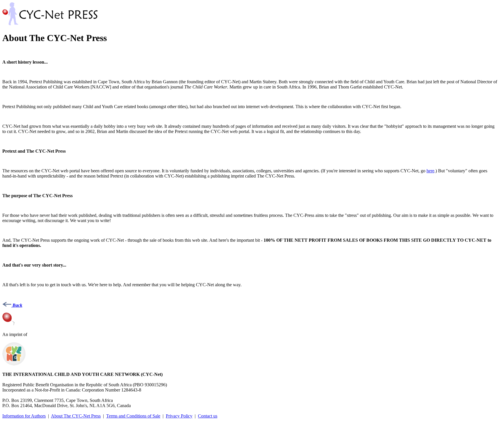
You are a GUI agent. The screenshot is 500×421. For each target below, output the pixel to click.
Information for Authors (24, 415)
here (430, 170)
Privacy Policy (179, 415)
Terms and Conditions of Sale (133, 415)
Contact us (207, 415)
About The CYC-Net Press (76, 415)
